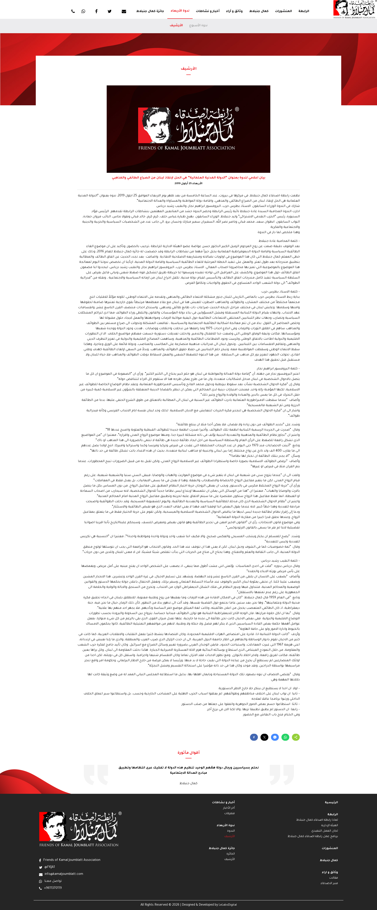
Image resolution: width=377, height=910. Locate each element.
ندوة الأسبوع (198, 26)
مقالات (333, 878)
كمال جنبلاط (259, 11)
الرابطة (303, 11)
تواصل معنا (53, 881)
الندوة (231, 831)
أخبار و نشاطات (207, 11)
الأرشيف (176, 26)
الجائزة (230, 854)
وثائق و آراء (234, 11)
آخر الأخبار (229, 808)
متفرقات (229, 813)
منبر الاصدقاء (329, 883)
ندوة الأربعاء (180, 11)
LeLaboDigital (228, 905)
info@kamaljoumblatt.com (64, 874)
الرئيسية (331, 802)
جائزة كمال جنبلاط (150, 11)
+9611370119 (53, 888)
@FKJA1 (50, 867)
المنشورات (283, 11)
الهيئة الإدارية (329, 825)
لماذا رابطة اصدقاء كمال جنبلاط (317, 820)
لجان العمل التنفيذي (324, 831)
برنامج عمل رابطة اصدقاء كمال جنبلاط (313, 836)
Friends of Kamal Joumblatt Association (71, 860)
